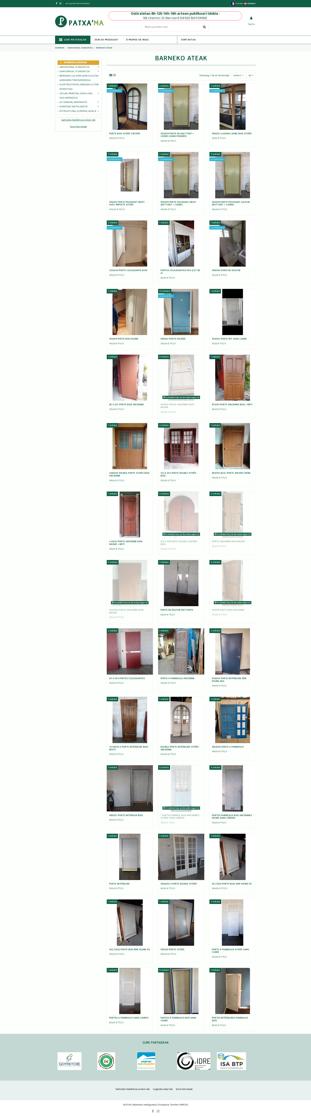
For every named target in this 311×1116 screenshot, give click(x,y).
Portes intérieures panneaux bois (230, 1019)
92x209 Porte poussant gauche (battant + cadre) (231, 203)
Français (239, 3)
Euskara (251, 3)
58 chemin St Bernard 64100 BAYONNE (175, 18)
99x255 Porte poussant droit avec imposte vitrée (127, 203)
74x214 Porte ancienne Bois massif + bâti (125, 542)
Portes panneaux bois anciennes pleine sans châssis (232, 816)
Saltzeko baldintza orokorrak (78, 120)
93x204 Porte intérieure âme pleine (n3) (229, 679)
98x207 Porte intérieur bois (126, 815)
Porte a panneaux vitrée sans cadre (230, 950)
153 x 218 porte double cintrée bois (179, 542)
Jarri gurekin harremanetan (77, 3)
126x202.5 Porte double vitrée (179, 883)
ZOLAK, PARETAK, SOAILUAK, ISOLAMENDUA (75, 95)
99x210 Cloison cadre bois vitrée (232, 133)
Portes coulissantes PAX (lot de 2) (180, 271)
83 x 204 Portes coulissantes (127, 678)
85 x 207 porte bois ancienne (126, 404)
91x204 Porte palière (173, 338)
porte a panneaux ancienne (178, 678)
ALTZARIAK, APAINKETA (73, 102)
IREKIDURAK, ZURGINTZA (74, 67)
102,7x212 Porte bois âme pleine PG (129, 949)
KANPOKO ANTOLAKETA (73, 106)
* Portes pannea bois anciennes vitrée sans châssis (180, 816)
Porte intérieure (119, 883)
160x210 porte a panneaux (228, 746)
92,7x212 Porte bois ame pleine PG (232, 883)
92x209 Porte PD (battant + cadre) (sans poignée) (177, 135)
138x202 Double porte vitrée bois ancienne (129, 474)
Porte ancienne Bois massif (228, 541)
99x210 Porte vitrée (172, 949)
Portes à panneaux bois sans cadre (178, 1019)
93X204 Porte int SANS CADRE (229, 338)
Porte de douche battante (177, 609)
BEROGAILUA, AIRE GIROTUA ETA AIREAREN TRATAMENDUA (78, 78)
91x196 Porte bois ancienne (228, 609)
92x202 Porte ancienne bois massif (177, 406)
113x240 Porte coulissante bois (128, 270)
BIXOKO (128, 1105)
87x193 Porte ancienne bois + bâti (232, 404)
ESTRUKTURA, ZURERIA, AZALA (77, 111)
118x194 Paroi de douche (226, 270)
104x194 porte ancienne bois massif (126, 611)
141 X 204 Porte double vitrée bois (178, 474)
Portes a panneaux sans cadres (128, 1017)
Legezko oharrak (163, 1089)
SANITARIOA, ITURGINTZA (74, 71)
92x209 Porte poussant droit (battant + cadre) (178, 203)
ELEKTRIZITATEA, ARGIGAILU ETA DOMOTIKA (78, 86)
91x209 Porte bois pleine (123, 338)
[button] (106, 40)
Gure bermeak (78, 126)
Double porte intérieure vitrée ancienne (180, 748)
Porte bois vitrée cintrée (124, 133)
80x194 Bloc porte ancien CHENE (231, 472)
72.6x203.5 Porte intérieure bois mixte (128, 748)
